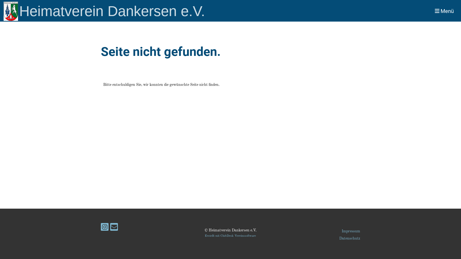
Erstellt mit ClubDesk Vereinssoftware (230, 235)
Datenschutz (349, 239)
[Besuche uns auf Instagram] (105, 229)
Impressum (351, 231)
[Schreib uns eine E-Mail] (114, 229)
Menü (446, 11)
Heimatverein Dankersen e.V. (112, 11)
